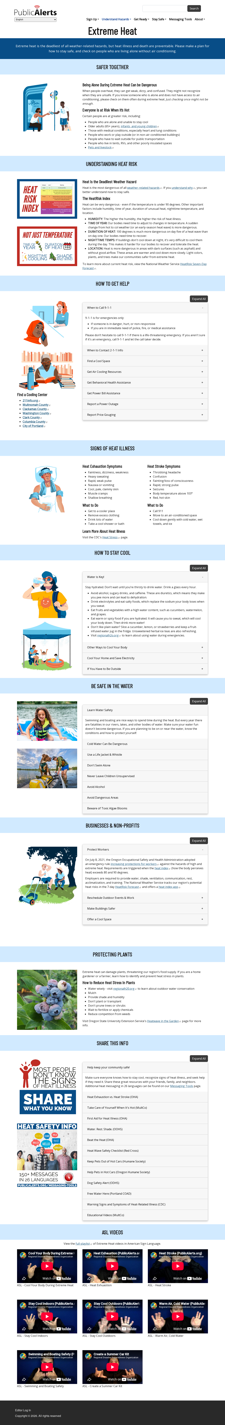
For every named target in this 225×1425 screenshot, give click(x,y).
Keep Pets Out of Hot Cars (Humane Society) (116, 1161)
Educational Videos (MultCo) (105, 1215)
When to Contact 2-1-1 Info (105, 350)
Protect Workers (98, 849)
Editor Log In (23, 1410)
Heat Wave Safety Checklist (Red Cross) (113, 1151)
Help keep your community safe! (108, 1067)
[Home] (36, 10)
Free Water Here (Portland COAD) (109, 1194)
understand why (182, 188)
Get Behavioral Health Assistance (109, 382)
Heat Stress (110, 537)
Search (194, 8)
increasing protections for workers (134, 864)
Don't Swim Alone (98, 765)
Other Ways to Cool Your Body (107, 647)
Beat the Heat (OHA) (100, 1140)
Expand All (199, 299)
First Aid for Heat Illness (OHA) (107, 1118)
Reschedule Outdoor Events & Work (110, 898)
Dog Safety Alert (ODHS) (103, 1183)
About (199, 19)
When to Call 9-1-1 (99, 308)
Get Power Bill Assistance (103, 393)
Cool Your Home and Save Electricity (110, 658)
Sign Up (91, 19)
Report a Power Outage (102, 404)
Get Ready (140, 19)
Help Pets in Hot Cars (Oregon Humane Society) (118, 1172)
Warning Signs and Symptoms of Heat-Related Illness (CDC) (126, 1204)
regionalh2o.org (108, 635)
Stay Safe (158, 19)
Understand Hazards (115, 19)
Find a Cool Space (98, 361)
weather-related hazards (143, 188)
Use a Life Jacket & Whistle (104, 755)
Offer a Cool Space (99, 919)
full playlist (83, 1244)
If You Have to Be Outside (104, 669)
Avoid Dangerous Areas (102, 797)
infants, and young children (139, 126)
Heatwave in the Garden (163, 1021)
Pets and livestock (100, 147)
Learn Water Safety (100, 710)
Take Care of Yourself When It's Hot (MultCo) (117, 1108)
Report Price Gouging (101, 415)
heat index (161, 868)
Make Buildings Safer (101, 908)
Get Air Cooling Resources (104, 372)
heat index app (168, 887)
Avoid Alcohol (96, 787)
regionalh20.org (123, 989)
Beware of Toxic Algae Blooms (107, 808)
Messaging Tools (180, 19)
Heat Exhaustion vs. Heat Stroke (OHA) (112, 1097)
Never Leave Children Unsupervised (110, 776)
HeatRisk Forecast (127, 887)
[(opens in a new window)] (47, 199)
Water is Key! (95, 577)
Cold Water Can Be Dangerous (107, 744)
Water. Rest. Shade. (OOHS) (105, 1129)
